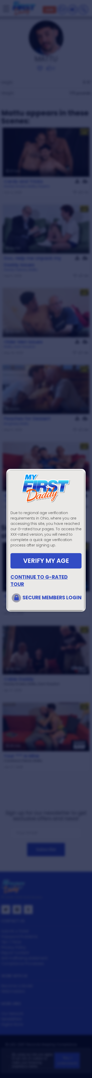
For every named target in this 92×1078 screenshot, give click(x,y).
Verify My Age (46, 560)
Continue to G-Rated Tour (39, 581)
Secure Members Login (52, 597)
